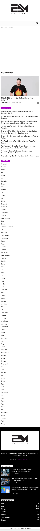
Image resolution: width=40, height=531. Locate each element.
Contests (3, 210)
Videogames (4, 412)
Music (2, 335)
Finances (3, 250)
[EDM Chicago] (20, 10)
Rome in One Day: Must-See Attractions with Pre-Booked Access (20, 156)
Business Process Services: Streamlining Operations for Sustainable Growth (17, 112)
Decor (3, 221)
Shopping (3, 372)
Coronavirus (4, 212)
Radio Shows (4, 350)
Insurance (4, 301)
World (2, 421)
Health (3, 278)
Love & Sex (4, 321)
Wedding (3, 418)
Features (3, 247)
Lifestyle (3, 315)
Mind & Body (4, 327)
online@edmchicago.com (23, 459)
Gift (2, 270)
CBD (2, 198)
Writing (3, 424)
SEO (2, 367)
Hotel (2, 292)
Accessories (4, 164)
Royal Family (4, 364)
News (2, 341)
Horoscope (4, 290)
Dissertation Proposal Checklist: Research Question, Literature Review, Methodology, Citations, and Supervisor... (25, 489)
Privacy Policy (13, 528)
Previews (3, 347)
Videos (3, 415)
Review (3, 358)
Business (3, 190)
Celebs (3, 201)
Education (4, 232)
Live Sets (3, 318)
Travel (2, 401)
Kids (2, 307)
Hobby (3, 284)
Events (3, 241)
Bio (2, 178)
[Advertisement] (20, 50)
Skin (2, 375)
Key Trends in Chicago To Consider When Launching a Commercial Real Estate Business (16, 152)
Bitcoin (3, 184)
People (3, 344)
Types (2, 404)
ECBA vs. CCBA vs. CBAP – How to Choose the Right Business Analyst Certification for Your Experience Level (19, 132)
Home (2, 27)
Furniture (3, 258)
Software (3, 378)
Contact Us (4, 207)
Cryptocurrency (5, 218)
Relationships (5, 352)
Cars (2, 192)
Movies (3, 330)
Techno (3, 390)
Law (2, 310)
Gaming (3, 267)
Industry (3, 298)
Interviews (4, 304)
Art (2, 172)
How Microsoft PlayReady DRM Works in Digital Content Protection (17, 127)
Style (2, 384)
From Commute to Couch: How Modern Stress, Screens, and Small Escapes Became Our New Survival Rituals (18, 147)
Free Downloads (5, 255)
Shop (2, 370)
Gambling (3, 261)
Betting (3, 175)
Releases (3, 355)
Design (3, 224)
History (3, 281)
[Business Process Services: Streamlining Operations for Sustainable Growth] (5, 472)
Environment (4, 238)
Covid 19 (3, 215)
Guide (2, 272)
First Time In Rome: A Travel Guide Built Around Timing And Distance (18, 142)
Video (2, 410)
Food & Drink (4, 252)
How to (3, 295)
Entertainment (5, 235)
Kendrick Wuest (5, 102)
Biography (4, 181)
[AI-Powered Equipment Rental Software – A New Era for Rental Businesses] (5, 481)
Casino (3, 195)
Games (3, 264)
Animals (3, 170)
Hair (2, 275)
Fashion (3, 244)
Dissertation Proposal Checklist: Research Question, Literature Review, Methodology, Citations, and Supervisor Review (19, 122)
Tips (2, 395)
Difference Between (7, 227)
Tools (2, 398)
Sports (3, 381)
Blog (2, 187)
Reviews (3, 361)
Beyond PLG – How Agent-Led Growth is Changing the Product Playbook (19, 137)
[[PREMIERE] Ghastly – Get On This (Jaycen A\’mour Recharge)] (20, 86)
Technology (4, 392)
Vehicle (3, 407)
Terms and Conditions (24, 528)
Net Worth (4, 338)
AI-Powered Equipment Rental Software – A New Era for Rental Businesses (19, 117)
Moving (3, 332)
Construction (4, 204)
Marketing (4, 324)
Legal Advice (4, 312)
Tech (2, 387)
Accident (3, 167)
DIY (2, 230)
